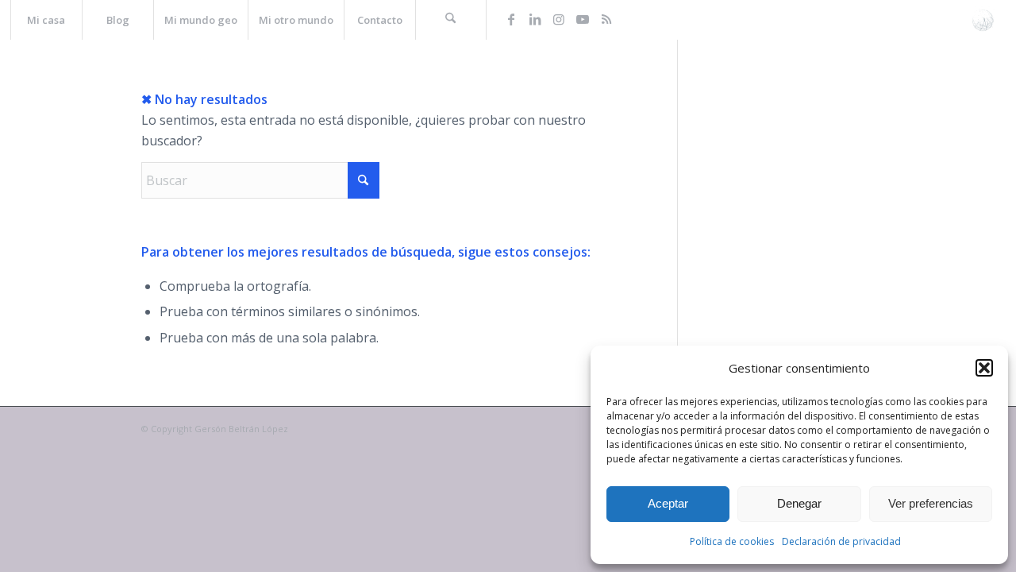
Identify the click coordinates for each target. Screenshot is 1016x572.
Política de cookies (732, 541)
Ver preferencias (930, 503)
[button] (984, 368)
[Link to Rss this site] (606, 19)
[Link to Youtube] (583, 19)
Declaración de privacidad (841, 541)
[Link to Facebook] (511, 19)
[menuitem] (46, 20)
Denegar (799, 503)
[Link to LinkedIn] (535, 19)
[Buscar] (451, 20)
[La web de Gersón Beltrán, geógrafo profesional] (983, 20)
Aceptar (668, 503)
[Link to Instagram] (559, 19)
